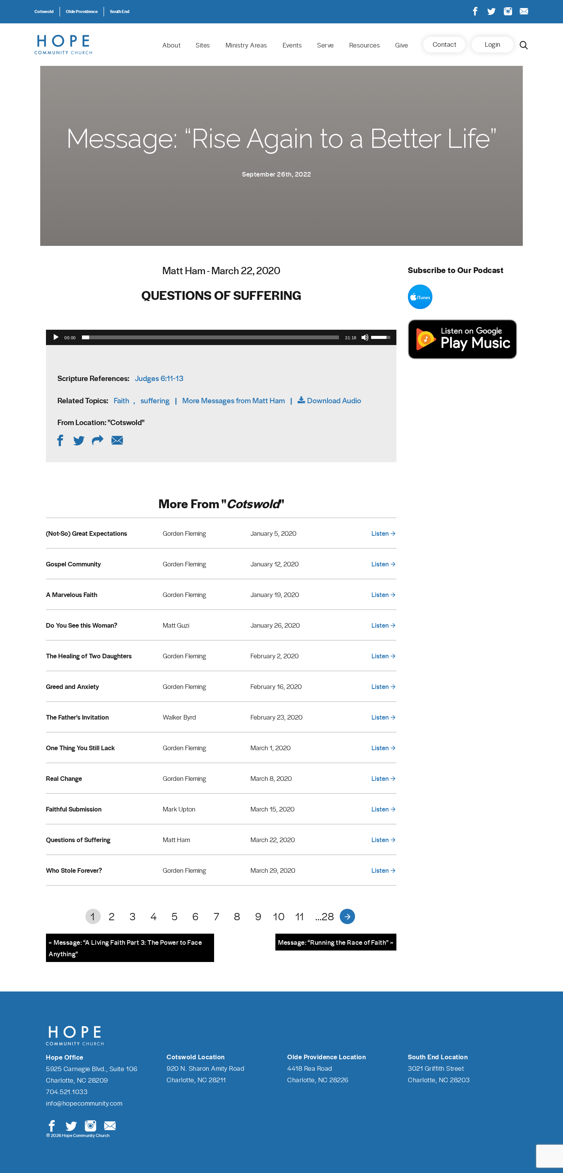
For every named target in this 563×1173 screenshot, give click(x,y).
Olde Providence (82, 11)
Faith (121, 400)
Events (292, 44)
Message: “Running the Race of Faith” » (336, 942)
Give (401, 44)
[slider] (210, 337)
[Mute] (365, 337)
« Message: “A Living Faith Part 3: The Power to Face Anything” (125, 947)
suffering (155, 400)
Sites (203, 44)
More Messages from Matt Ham (233, 400)
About (171, 44)
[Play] (56, 337)
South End (119, 11)
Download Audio (334, 400)
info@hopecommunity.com (84, 1103)
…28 (324, 916)
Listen (380, 533)
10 (279, 916)
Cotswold (44, 11)
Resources (364, 44)
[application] (221, 337)
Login (493, 44)
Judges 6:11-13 (159, 378)
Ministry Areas (246, 44)
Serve (325, 44)
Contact (445, 44)
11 (299, 916)
